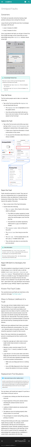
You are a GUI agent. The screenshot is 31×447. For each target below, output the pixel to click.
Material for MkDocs (10, 445)
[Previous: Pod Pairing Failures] (2, 441)
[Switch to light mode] (25, 1)
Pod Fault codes (16, 294)
